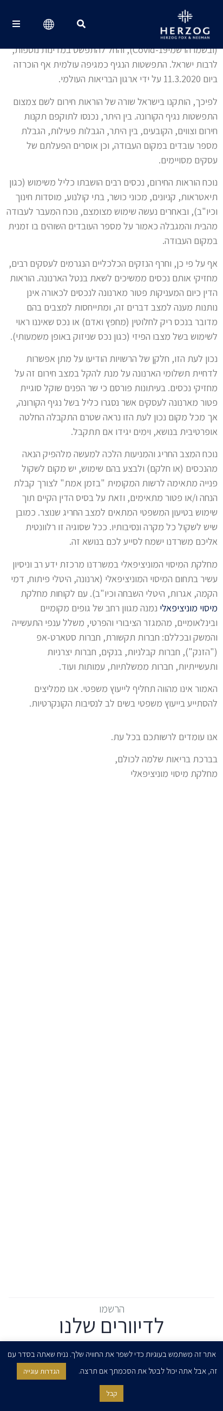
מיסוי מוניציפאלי (189, 608)
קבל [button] (111, 1393)
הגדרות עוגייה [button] (41, 1371)
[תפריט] (16, 24)
